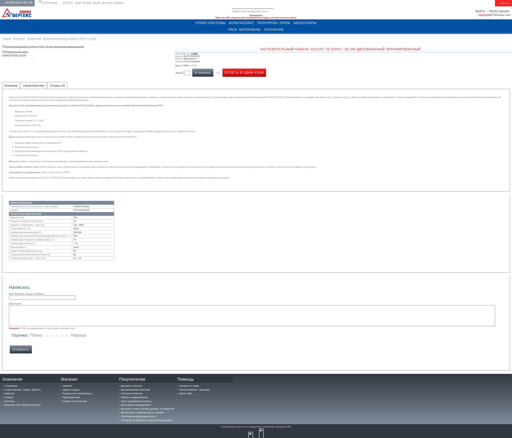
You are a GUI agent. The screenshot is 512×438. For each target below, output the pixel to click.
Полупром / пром (273, 23)
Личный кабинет (188, 389)
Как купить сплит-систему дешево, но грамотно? (148, 408)
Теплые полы (34, 38)
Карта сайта (185, 393)
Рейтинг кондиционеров (134, 397)
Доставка (107, 2)
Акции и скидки (71, 389)
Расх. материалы (244, 29)
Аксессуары (304, 23)
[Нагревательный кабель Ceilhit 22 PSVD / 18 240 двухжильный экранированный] (43, 47)
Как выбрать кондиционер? (136, 405)
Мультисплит (241, 23)
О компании (10, 386)
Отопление (274, 29)
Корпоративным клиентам (135, 389)
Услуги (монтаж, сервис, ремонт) (22, 389)
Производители (71, 397)
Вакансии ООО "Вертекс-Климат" (22, 405)
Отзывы (8, 397)
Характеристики (34, 85)
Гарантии (9, 393)
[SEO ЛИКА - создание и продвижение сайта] (261, 437)
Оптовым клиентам (131, 393)
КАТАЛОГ (68, 2)
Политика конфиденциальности (138, 416)
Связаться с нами (189, 386)
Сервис (97, 2)
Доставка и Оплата (131, 386)
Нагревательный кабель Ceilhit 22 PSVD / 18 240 (69, 38)
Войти (480, 11)
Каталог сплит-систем (75, 401)
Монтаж (87, 2)
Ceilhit (194, 54)
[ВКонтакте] (250, 437)
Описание (11, 85)
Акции (78, 2)
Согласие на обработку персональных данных (147, 420)
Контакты (119, 2)
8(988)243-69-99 (19, 2)
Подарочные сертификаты (77, 393)
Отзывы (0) (57, 85)
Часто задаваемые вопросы (136, 401)
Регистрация (499, 11)
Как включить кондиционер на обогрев (142, 412)
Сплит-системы (211, 23)
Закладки (204, 389)
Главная (7, 38)
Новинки (67, 386)
